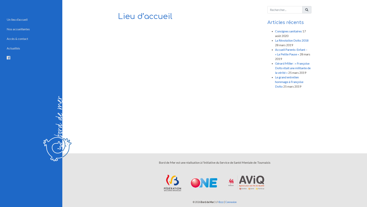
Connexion (231, 202)
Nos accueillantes (18, 29)
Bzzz (221, 202)
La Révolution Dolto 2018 (292, 40)
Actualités (13, 48)
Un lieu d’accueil (17, 19)
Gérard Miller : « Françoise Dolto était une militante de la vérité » (293, 68)
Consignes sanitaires (288, 31)
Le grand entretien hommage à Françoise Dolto (289, 81)
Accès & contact (17, 38)
